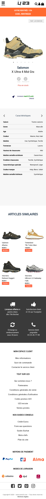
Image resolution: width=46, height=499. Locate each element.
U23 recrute (23, 403)
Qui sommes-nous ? (23, 381)
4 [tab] (25, 62)
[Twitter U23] (19, 487)
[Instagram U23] (33, 487)
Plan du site (23, 439)
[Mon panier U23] (42, 3)
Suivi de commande (23, 362)
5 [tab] (28, 62)
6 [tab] (32, 62)
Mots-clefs (23, 435)
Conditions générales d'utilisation (23, 394)
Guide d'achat (23, 430)
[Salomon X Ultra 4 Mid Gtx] (23, 40)
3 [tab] (21, 62)
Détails (31, 98)
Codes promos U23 (23, 399)
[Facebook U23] (13, 487)
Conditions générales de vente (23, 390)
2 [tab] (17, 62)
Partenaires (23, 385)
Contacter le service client (23, 367)
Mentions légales (23, 497)
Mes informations (23, 358)
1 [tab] (13, 62)
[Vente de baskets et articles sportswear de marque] (23, 3)
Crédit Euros (23, 421)
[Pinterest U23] (26, 487)
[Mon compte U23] (39, 3)
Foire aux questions (23, 426)
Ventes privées (23, 408)
